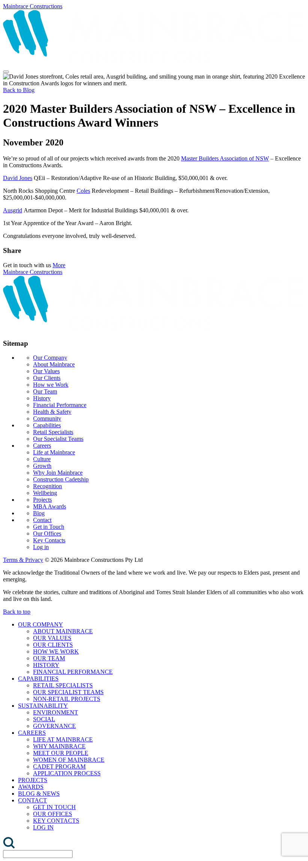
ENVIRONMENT (55, 712)
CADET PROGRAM (59, 766)
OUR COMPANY (40, 624)
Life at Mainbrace (54, 452)
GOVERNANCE (54, 726)
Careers (42, 445)
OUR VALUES (52, 638)
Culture (42, 459)
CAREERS (32, 732)
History (42, 398)
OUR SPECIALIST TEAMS (68, 692)
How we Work (50, 384)
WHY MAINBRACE (59, 746)
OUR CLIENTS (53, 645)
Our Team (45, 391)
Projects (42, 499)
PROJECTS (32, 780)
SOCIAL (44, 719)
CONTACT (32, 800)
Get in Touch (48, 527)
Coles (83, 191)
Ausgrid (12, 210)
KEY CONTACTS (56, 820)
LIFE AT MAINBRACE (63, 739)
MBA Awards (49, 506)
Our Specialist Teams (58, 439)
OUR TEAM (49, 658)
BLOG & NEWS (39, 793)
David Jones (17, 178)
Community (47, 418)
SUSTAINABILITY (43, 705)
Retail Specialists (53, 432)
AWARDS (31, 787)
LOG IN (43, 827)
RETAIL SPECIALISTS (63, 685)
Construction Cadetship (61, 479)
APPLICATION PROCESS (67, 773)
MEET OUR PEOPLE (60, 753)
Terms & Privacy (23, 560)
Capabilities (47, 425)
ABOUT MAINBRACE (63, 631)
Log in (41, 547)
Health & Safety (52, 412)
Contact (42, 520)
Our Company (50, 357)
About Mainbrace (54, 364)
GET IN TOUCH (54, 807)
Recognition (47, 486)
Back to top (16, 611)
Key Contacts (49, 540)
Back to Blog (19, 90)
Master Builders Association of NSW (225, 158)
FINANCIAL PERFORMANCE (73, 672)
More (59, 265)
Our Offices (47, 533)
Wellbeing (45, 493)
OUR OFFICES (52, 814)
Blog (39, 513)
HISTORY (46, 665)
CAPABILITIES (38, 678)
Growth (42, 466)
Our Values (46, 371)
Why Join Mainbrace (58, 472)
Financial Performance (59, 405)
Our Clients (46, 378)
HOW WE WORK (56, 651)
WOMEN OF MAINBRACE (68, 760)
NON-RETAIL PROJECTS (66, 699)
